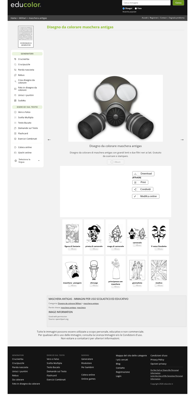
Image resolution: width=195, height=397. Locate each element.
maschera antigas (38, 18)
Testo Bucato (53, 367)
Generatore (87, 359)
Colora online (88, 374)
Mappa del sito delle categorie (131, 355)
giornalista (137, 283)
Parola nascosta (20, 367)
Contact (163, 17)
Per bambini (87, 367)
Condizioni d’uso (159, 355)
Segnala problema (176, 17)
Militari (22, 18)
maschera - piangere (72, 283)
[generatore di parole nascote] (26, 46)
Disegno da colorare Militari (70, 303)
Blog (118, 363)
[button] (145, 196)
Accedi (144, 17)
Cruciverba (17, 359)
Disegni (128, 8)
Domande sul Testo (56, 371)
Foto (139, 8)
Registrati (154, 17)
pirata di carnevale (94, 246)
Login (118, 376)
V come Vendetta (159, 246)
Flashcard (52, 375)
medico (159, 283)
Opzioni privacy (158, 363)
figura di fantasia (72, 246)
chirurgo (94, 283)
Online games (88, 378)
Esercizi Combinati (56, 379)
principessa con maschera (115, 282)
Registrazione (123, 371)
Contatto (120, 367)
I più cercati (122, 359)
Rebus (15, 375)
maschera (81, 307)
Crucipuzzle (18, 363)
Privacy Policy (157, 359)
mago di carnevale (115, 246)
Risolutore (86, 363)
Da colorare (18, 379)
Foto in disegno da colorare (26, 383)
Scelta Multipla (54, 363)
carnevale (137, 242)
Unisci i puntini (20, 371)
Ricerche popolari (129, 12)
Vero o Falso (53, 359)
